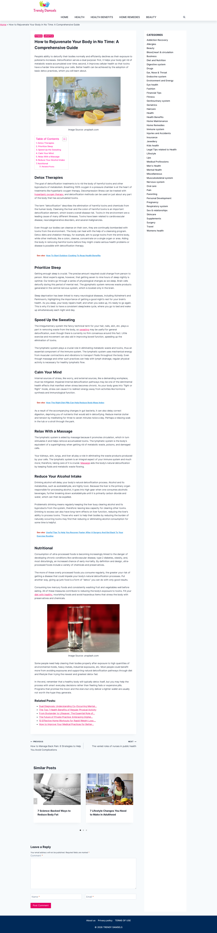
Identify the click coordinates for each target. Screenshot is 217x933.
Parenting (152, 194)
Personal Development (159, 198)
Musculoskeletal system (160, 178)
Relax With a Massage (49, 156)
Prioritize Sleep (45, 146)
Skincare (151, 214)
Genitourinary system (158, 100)
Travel (150, 226)
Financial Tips (154, 92)
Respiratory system (157, 206)
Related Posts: (48, 166)
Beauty (151, 17)
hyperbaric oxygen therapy (49, 194)
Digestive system (156, 64)
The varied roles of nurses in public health (114, 743)
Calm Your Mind (46, 153)
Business (152, 56)
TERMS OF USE (123, 920)
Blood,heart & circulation (160, 52)
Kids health (153, 145)
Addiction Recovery (157, 40)
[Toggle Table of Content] (63, 139)
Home (64, 17)
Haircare (151, 109)
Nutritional (43, 163)
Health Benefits (102, 17)
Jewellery (152, 141)
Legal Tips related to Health (162, 149)
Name (36, 896)
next (131, 801)
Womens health (155, 230)
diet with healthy (43, 594)
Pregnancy (152, 202)
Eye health (152, 84)
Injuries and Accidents (159, 133)
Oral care (151, 186)
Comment (37, 855)
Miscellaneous (154, 173)
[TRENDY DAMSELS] (45, 7)
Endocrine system (156, 76)
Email (90, 896)
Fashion (151, 88)
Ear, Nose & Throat (157, 72)
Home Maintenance (157, 121)
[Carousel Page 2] (83, 830)
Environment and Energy (160, 80)
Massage (85, 463)
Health (79, 17)
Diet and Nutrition (156, 60)
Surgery (151, 222)
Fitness (38, 36)
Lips (149, 157)
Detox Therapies (46, 143)
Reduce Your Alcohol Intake (51, 160)
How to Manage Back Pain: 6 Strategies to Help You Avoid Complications (56, 745)
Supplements (154, 218)
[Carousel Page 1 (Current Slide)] (80, 830)
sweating (84, 329)
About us (90, 920)
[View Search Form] (184, 17)
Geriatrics (152, 105)
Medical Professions (158, 161)
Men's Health (154, 165)
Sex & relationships (157, 210)
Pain (149, 190)
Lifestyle (48, 36)
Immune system (155, 129)
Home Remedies (129, 17)
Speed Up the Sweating (49, 149)
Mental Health (154, 169)
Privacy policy (105, 920)
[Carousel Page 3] (86, 830)
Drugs (150, 68)
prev (35, 801)
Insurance (152, 137)
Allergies (151, 44)
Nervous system (156, 182)
